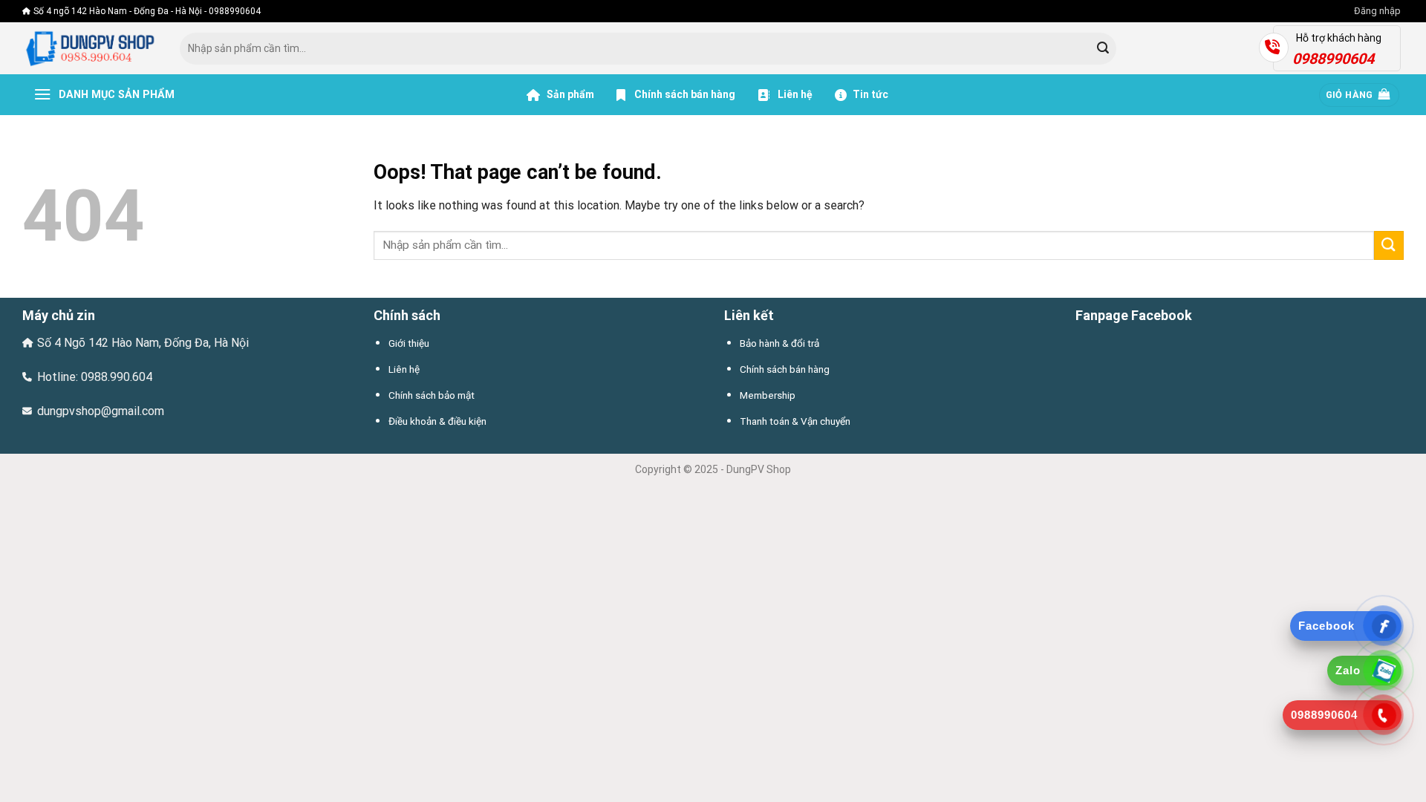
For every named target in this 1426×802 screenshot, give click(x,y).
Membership (767, 395)
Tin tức (870, 94)
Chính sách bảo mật (431, 395)
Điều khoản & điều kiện (437, 421)
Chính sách (407, 315)
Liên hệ (794, 94)
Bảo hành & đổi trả (779, 343)
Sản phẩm (569, 94)
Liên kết (749, 315)
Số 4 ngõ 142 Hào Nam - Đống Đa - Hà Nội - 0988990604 (147, 11)
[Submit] (1103, 49)
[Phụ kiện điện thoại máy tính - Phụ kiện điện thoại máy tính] (89, 48)
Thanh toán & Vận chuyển (795, 421)
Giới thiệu (408, 343)
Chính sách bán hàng (684, 94)
